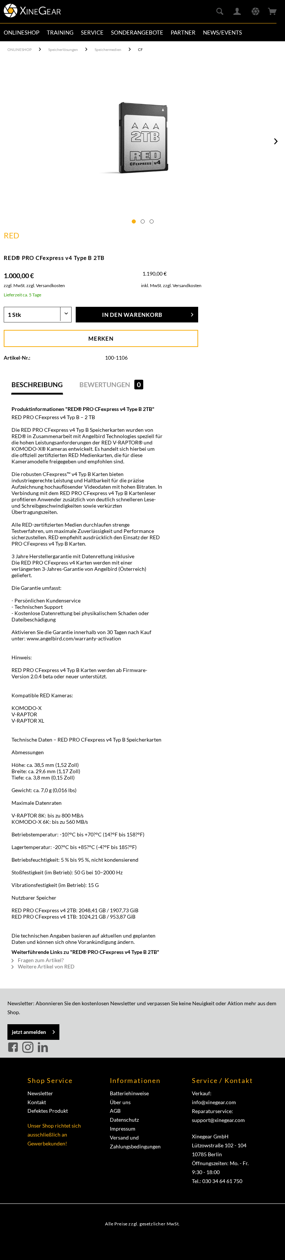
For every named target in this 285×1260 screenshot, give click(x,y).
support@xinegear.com (218, 1120)
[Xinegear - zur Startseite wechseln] (32, 13)
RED (11, 235)
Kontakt (36, 1102)
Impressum (122, 1128)
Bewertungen (110, 384)
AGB (115, 1111)
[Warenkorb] (273, 11)
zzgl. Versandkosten (45, 285)
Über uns (120, 1102)
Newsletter (40, 1093)
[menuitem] (21, 32)
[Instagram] (29, 1047)
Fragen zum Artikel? (40, 960)
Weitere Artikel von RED (46, 966)
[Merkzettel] (255, 11)
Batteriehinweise (129, 1093)
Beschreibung (37, 384)
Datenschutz (124, 1119)
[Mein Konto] (237, 11)
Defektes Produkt (47, 1111)
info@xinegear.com (214, 1102)
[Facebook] (14, 1047)
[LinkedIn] (42, 1047)
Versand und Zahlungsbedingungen (135, 1142)
